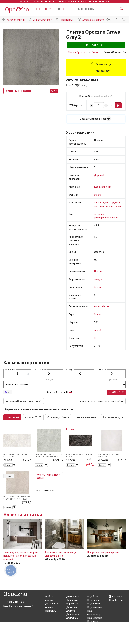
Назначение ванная (86, 417)
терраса (111, 206)
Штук (71, 369)
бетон (97, 286)
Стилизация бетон (58, 417)
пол (96, 206)
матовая (99, 213)
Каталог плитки (16, 19)
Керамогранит (102, 186)
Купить (54, 91)
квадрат (99, 279)
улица (119, 206)
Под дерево (94, 599)
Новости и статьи (22, 514)
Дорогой (99, 175)
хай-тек (104, 306)
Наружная (72, 603)
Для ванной (72, 596)
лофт (97, 306)
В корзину (116, 392)
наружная (115, 202)
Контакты (67, 19)
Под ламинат (94, 607)
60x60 (97, 194)
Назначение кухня (113, 417)
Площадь (10, 369)
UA (59, 8)
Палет (102, 369)
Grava (97, 314)
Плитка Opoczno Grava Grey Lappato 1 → (100, 400)
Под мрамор (94, 617)
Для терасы (72, 614)
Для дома (72, 599)
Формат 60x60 (33, 417)
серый (97, 330)
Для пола (71, 607)
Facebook (117, 596)
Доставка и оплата (93, 19)
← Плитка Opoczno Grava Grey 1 (23, 400)
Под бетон (93, 596)
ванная (98, 202)
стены (102, 206)
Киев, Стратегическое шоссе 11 (18, 605)
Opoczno (15, 594)
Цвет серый (12, 417)
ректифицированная (106, 217)
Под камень (94, 603)
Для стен (71, 610)
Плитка (98, 271)
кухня (106, 202)
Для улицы (72, 617)
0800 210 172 (43, 8)
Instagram (117, 599)
